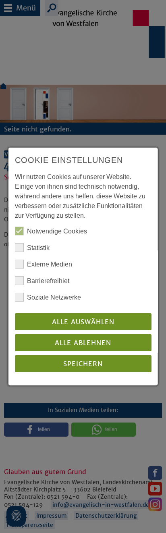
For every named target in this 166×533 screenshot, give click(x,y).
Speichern (83, 364)
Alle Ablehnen (83, 343)
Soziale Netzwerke (54, 297)
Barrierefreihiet (48, 280)
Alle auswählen (83, 322)
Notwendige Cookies (57, 231)
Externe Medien (49, 264)
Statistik (38, 247)
